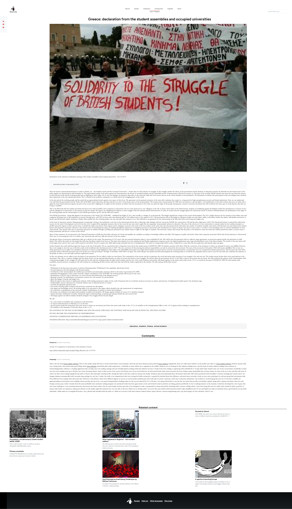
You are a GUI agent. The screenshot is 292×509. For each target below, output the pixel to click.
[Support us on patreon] (3, 24)
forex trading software (71, 363)
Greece (150, 326)
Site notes (168, 501)
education (134, 326)
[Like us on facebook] (3, 27)
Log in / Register (155, 11)
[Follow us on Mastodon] (3, 21)
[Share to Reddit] (187, 183)
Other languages (156, 501)
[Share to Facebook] (184, 183)
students (142, 326)
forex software (163, 363)
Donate (137, 501)
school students (160, 326)
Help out (145, 501)
